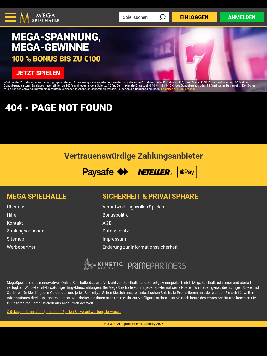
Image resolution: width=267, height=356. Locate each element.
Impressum (114, 239)
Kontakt (15, 223)
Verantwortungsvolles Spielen (133, 207)
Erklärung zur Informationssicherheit (140, 247)
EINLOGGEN (194, 17)
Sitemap (15, 239)
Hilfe (11, 215)
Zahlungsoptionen (25, 231)
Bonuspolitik (115, 215)
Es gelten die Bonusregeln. (178, 89)
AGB (107, 223)
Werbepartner (21, 247)
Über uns (16, 207)
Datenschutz (115, 231)
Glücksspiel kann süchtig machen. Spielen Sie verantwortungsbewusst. (64, 312)
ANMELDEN (242, 17)
